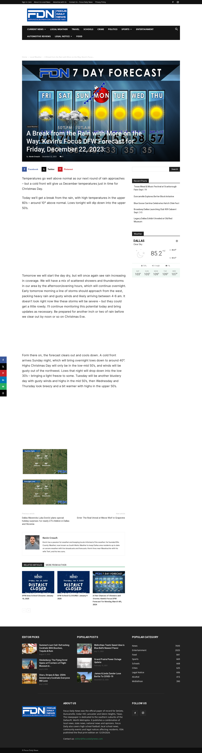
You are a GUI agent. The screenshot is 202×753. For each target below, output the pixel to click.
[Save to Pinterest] (3, 373)
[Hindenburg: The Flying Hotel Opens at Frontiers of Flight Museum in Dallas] (29, 664)
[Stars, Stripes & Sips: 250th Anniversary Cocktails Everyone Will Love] (29, 678)
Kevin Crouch (34, 156)
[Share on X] (3, 366)
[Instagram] (178, 2)
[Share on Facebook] (3, 360)
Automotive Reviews (39, 36)
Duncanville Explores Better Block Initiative (154, 196)
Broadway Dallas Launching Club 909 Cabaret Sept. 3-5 (155, 211)
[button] (176, 29)
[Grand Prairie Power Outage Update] (84, 663)
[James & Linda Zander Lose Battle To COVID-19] (84, 677)
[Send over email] (3, 386)
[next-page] (28, 610)
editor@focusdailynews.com (89, 738)
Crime (100, 29)
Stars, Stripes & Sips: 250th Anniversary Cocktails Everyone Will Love (54, 678)
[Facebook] (173, 2)
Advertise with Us (59, 2)
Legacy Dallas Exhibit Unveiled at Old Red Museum (153, 220)
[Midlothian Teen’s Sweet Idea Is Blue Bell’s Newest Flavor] (84, 649)
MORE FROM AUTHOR (56, 565)
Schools (88, 29)
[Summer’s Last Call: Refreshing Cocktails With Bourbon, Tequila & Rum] (29, 649)
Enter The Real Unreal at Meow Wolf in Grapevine (101, 517)
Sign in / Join (27, 2)
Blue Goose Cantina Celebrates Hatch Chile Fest (156, 203)
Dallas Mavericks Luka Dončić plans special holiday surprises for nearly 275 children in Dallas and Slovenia (45, 520)
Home (24, 57)
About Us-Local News (42, 2)
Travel (75, 29)
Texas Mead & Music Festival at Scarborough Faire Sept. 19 (155, 188)
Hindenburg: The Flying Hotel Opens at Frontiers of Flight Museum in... (53, 663)
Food (79, 36)
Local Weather (59, 29)
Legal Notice (62, 36)
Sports (125, 29)
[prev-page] (24, 610)
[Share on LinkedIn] (3, 379)
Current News (35, 29)
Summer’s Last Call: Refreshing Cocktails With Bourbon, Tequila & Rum (54, 648)
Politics (112, 29)
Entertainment (144, 29)
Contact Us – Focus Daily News (81, 2)
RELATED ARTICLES (33, 565)
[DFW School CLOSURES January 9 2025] (73, 582)
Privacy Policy (100, 2)
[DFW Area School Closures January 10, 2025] (38, 582)
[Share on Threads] (3, 393)
